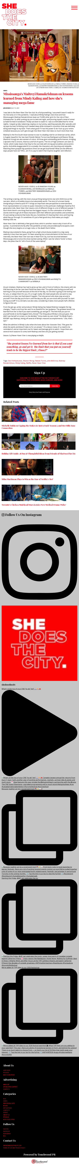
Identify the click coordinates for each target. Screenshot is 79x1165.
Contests (6, 1089)
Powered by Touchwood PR (39, 1154)
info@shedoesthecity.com (12, 1145)
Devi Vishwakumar (15, 361)
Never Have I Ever (39, 363)
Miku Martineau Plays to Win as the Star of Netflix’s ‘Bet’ (27, 479)
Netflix (28, 363)
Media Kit (6, 1084)
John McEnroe (52, 361)
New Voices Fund (9, 1075)
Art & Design (7, 1108)
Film (4, 1099)
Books (5, 1105)
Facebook (6, 1131)
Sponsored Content (10, 1087)
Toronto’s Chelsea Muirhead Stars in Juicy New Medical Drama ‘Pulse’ (34, 504)
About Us (6, 1115)
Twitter (5, 1129)
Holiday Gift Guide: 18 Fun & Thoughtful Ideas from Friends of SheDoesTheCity (39, 453)
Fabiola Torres (40, 361)
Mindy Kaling (20, 363)
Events (5, 1112)
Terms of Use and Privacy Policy (14, 1148)
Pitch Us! (6, 1072)
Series (5, 90)
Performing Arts (9, 1103)
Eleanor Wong (28, 361)
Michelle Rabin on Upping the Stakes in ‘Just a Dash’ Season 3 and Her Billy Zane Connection (38, 426)
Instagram (7, 1134)
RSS (4, 1136)
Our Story (6, 1070)
